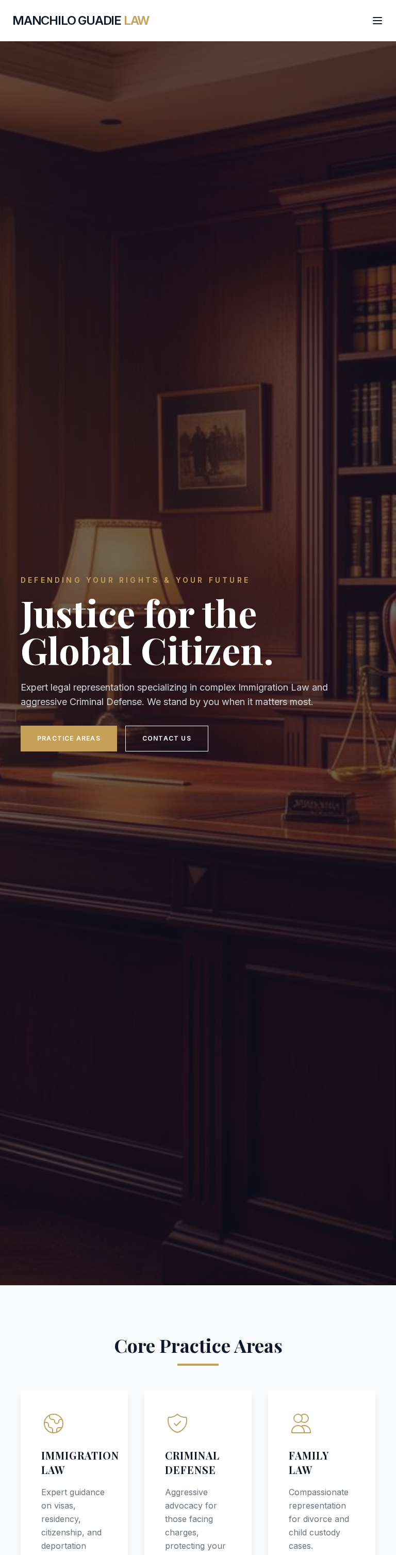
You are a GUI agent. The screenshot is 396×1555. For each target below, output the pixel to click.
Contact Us (166, 738)
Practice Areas (69, 738)
